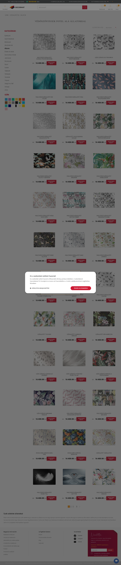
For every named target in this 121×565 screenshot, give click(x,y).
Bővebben (33, 283)
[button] (39, 288)
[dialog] (60, 282)
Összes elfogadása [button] (81, 288)
